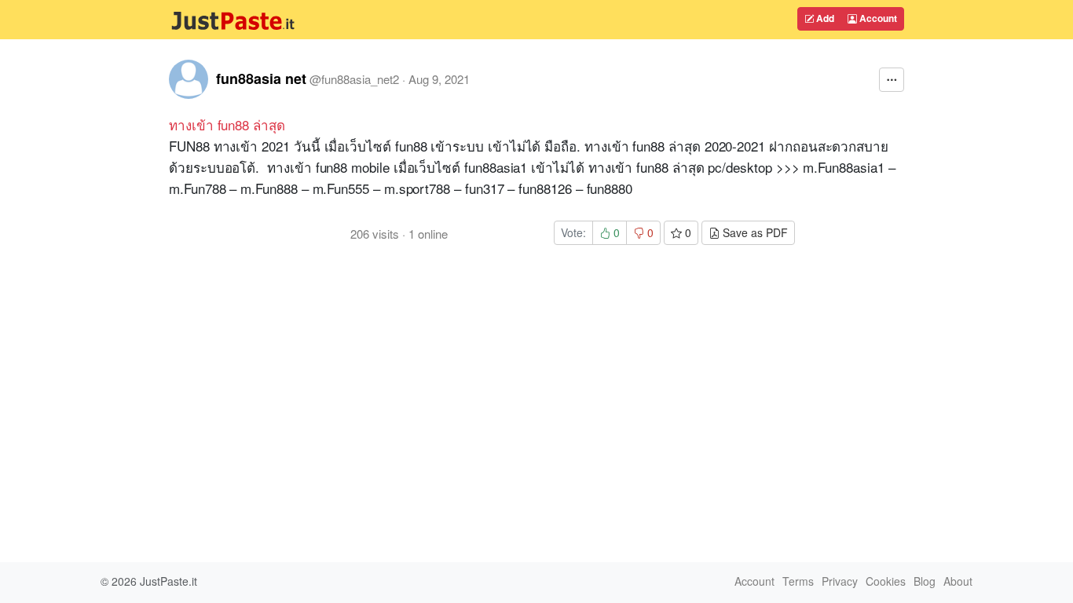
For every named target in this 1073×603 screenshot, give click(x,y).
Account (877, 18)
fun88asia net (261, 78)
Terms (798, 581)
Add (824, 18)
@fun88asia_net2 (354, 79)
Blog (925, 581)
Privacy (840, 581)
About (957, 581)
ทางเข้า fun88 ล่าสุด (227, 124)
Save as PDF (754, 232)
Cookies (886, 581)
